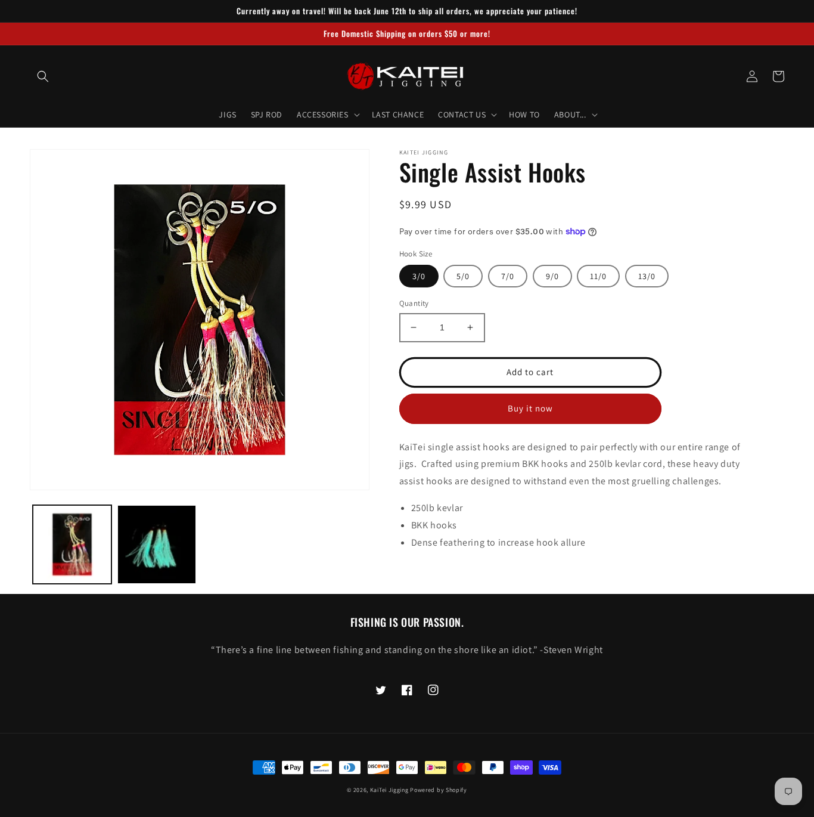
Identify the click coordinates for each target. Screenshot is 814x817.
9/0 (552, 276)
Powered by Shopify (438, 790)
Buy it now (530, 408)
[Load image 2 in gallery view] (156, 544)
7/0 (507, 276)
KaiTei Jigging (389, 790)
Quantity (414, 303)
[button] (43, 76)
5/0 (463, 276)
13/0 (646, 276)
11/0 (598, 276)
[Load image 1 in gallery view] (72, 544)
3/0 (418, 276)
